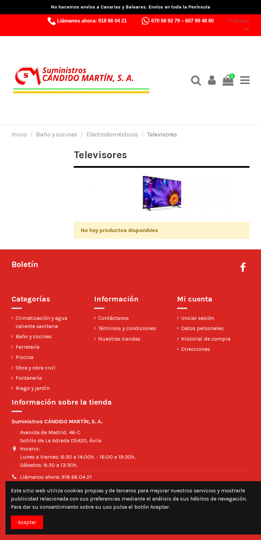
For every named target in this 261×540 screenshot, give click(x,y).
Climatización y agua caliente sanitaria (41, 322)
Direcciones (195, 349)
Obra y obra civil (35, 367)
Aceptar (27, 522)
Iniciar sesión (197, 318)
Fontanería (29, 378)
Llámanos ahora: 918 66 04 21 (56, 477)
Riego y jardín (33, 388)
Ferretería (27, 347)
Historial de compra (205, 339)
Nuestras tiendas (119, 339)
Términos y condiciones (127, 328)
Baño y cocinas (34, 336)
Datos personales (202, 328)
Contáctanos (113, 318)
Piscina (24, 357)
